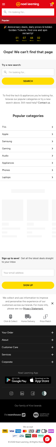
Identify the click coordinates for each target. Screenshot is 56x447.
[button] (47, 439)
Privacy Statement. (33, 308)
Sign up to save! (10, 258)
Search (28, 81)
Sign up (28, 285)
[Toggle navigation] (3, 4)
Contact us (44, 102)
